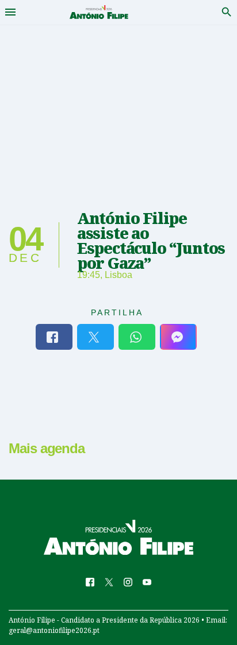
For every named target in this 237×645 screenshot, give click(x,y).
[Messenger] (178, 337)
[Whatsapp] (136, 337)
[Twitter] (95, 337)
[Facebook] (54, 337)
